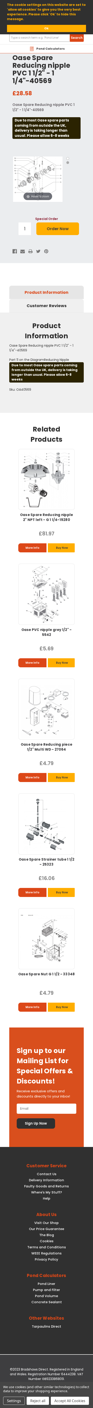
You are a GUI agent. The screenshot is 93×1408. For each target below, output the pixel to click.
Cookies (46, 1241)
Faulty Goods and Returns (46, 1186)
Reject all (37, 1400)
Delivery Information (46, 1180)
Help (46, 1198)
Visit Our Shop (46, 1223)
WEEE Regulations (46, 1253)
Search (77, 37)
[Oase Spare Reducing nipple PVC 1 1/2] (67, 158)
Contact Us (46, 1174)
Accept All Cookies (69, 1400)
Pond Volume (46, 1296)
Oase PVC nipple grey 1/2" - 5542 (46, 632)
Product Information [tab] (46, 292)
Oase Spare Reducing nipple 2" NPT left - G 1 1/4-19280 (46, 517)
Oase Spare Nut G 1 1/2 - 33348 (46, 974)
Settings (14, 1400)
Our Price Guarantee (46, 1229)
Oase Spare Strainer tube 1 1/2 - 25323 (46, 862)
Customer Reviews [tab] (47, 305)
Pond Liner (46, 1284)
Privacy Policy (46, 1259)
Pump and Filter (46, 1290)
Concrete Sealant (46, 1302)
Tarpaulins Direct (46, 1326)
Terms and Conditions (46, 1247)
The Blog (46, 1235)
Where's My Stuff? (46, 1192)
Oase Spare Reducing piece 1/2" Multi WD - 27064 (46, 747)
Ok (46, 28)
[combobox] (46, 38)
